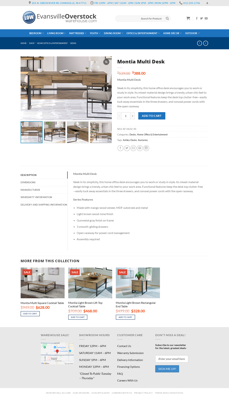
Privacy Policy (143, 392)
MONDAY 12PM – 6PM (94, 366)
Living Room (55, 33)
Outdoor (191, 33)
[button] (107, 88)
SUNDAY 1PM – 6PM (92, 359)
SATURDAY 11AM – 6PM (95, 353)
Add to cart (152, 115)
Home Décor (171, 33)
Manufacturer (30, 189)
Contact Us (124, 346)
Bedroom (35, 33)
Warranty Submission (130, 353)
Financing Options (128, 366)
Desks (73, 43)
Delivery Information (130, 359)
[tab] (44, 175)
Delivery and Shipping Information (44, 204)
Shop (32, 43)
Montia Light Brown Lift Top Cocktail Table (85, 304)
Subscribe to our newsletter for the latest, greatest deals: (170, 346)
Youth (94, 33)
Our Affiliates (101, 392)
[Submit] (167, 19)
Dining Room (112, 33)
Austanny (143, 140)
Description (28, 175)
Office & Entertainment (141, 33)
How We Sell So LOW (58, 392)
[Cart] (188, 18)
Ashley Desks (130, 140)
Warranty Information (36, 197)
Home (23, 43)
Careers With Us (127, 380)
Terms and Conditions (169, 392)
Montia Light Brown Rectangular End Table (136, 304)
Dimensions (28, 182)
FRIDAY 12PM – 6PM (92, 346)
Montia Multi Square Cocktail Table (42, 303)
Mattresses (76, 33)
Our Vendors (81, 392)
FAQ (120, 373)
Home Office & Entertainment (52, 43)
